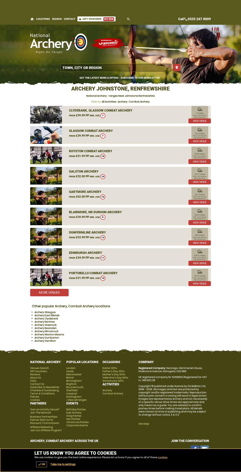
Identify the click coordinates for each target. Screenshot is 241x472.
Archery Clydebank (46, 318)
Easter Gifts (110, 368)
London (71, 368)
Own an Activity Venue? (44, 411)
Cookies (35, 400)
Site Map (143, 424)
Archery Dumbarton (47, 337)
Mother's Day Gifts (114, 374)
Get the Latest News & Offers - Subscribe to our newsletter (120, 77)
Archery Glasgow (45, 312)
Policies (34, 396)
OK (41, 464)
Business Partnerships (44, 420)
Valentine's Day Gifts (115, 377)
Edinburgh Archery (85, 253)
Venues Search (39, 368)
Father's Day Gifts (114, 371)
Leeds (70, 371)
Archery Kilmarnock (46, 331)
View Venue (199, 121)
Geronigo (108, 43)
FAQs (33, 381)
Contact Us (37, 384)
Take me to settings (63, 464)
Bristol (70, 377)
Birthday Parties (76, 409)
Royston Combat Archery (90, 151)
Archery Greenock (46, 325)
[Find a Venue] (116, 68)
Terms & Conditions (42, 393)
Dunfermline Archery (87, 232)
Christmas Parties (77, 422)
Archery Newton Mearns (49, 334)
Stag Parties (74, 416)
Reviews (35, 374)
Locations (43, 19)
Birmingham (74, 381)
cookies (162, 457)
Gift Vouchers (96, 19)
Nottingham (74, 396)
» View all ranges (76, 400)
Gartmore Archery (85, 192)
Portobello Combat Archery (93, 273)
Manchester (74, 374)
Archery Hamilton (45, 341)
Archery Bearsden (46, 328)
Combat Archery (139, 101)
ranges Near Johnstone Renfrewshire (132, 96)
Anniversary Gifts (113, 381)
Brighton (71, 384)
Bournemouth (74, 387)
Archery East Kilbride (47, 315)
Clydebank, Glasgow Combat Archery (100, 110)
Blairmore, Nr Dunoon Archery (95, 212)
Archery (122, 101)
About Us (35, 377)
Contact (69, 19)
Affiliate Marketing (46, 428)
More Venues (49, 292)
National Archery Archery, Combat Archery (59, 43)
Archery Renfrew (45, 322)
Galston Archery (83, 171)
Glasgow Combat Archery (91, 131)
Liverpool (71, 393)
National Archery (96, 96)
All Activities (109, 101)
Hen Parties (73, 419)
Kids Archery (74, 412)
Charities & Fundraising (44, 390)
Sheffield (71, 390)
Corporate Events (77, 425)
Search (57, 19)
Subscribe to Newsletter (44, 387)
